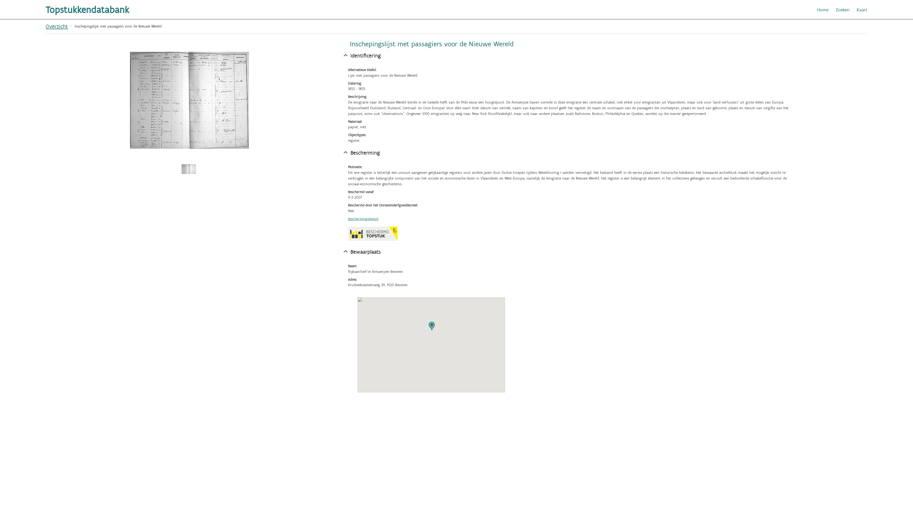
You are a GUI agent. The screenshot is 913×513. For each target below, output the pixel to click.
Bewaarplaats (365, 251)
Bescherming (365, 152)
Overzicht (57, 26)
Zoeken (843, 10)
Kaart (862, 10)
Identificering (365, 55)
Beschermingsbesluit (363, 219)
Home (823, 10)
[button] (432, 326)
